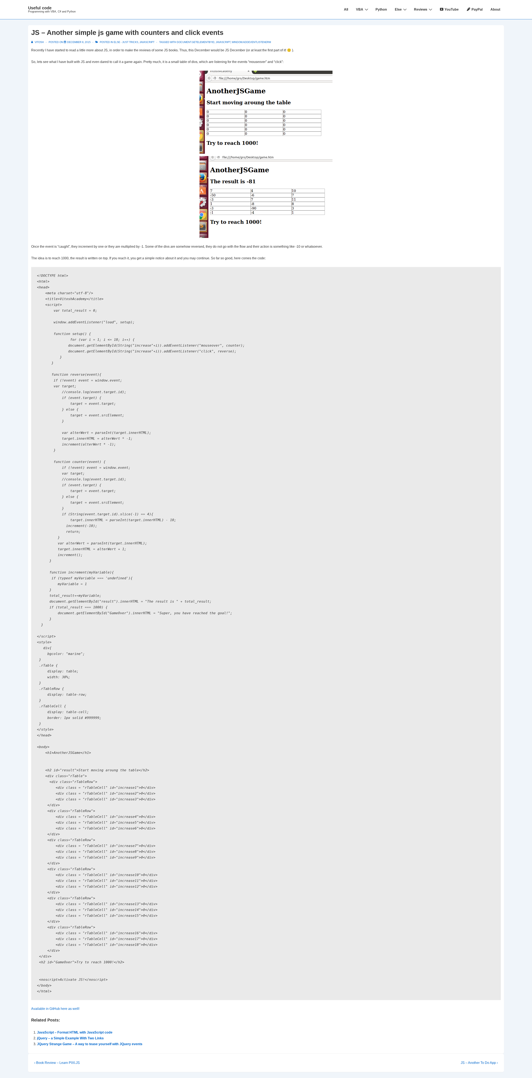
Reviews (420, 9)
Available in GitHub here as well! (55, 1008)
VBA (359, 9)
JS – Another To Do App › (479, 1062)
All (346, 9)
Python (381, 9)
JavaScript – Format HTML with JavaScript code (74, 1032)
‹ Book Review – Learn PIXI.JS (57, 1062)
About (495, 9)
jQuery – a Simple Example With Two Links (70, 1038)
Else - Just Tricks (126, 42)
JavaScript (146, 42)
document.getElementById (195, 42)
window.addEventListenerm (251, 42)
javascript (223, 42)
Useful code (40, 8)
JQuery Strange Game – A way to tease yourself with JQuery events (89, 1044)
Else (398, 9)
